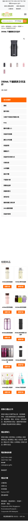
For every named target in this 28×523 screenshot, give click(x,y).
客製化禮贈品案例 (9, 6)
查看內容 (7, 287)
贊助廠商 (4, 501)
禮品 (16, 440)
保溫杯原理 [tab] (7, 214)
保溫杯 (5, 90)
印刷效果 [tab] (6, 163)
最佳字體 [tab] (6, 174)
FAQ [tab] (5, 123)
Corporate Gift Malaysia (9, 511)
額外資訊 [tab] (6, 111)
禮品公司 (6, 442)
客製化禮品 (4, 437)
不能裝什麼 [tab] (7, 180)
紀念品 (21, 440)
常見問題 (4, 489)
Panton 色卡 (5, 492)
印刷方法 (4, 486)
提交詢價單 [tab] (7, 100)
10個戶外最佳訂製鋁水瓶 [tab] (11, 117)
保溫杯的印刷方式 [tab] (9, 157)
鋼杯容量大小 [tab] (8, 128)
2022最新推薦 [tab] (8, 208)
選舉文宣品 (7, 445)
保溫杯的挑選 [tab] (8, 134)
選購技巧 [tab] (6, 151)
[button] (24, 38)
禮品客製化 (11, 501)
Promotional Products (8, 509)
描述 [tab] (5, 106)
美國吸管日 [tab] (7, 191)
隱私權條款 (4, 495)
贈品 (11, 442)
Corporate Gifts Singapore (10, 506)
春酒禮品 (11, 440)
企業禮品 (19, 437)
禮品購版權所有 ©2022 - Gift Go (14, 516)
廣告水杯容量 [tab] (8, 140)
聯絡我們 (18, 9)
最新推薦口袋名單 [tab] (9, 203)
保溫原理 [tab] (6, 146)
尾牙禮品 (12, 437)
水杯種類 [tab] (6, 168)
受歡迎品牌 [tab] (7, 185)
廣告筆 (3, 504)
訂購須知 (11, 9)
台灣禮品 (17, 442)
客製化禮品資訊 (20, 6)
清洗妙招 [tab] (6, 197)
